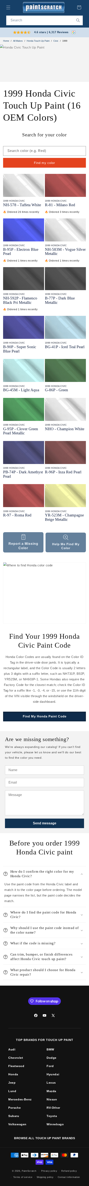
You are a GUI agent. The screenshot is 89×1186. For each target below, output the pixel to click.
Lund (12, 1091)
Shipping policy (45, 1177)
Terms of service (22, 1177)
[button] (8, 7)
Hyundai (53, 1074)
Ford (50, 1066)
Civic (55, 41)
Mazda (51, 1091)
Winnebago (55, 1124)
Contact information (69, 1177)
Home (6, 41)
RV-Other (53, 1107)
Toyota (52, 1116)
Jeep (12, 1082)
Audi (11, 1049)
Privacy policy (49, 1171)
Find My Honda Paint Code (44, 716)
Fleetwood (16, 1066)
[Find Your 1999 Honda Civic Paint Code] (44, 593)
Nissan (52, 1099)
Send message (44, 823)
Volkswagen (17, 1124)
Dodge (52, 1057)
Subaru (13, 1116)
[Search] (78, 20)
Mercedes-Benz (20, 1099)
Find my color (44, 163)
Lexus (51, 1082)
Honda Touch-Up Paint (38, 41)
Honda (13, 1074)
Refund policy (69, 1171)
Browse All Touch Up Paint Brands (44, 1138)
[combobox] (44, 20)
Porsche (14, 1107)
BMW (50, 1049)
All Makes (18, 41)
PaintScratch (29, 1171)
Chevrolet (15, 1057)
